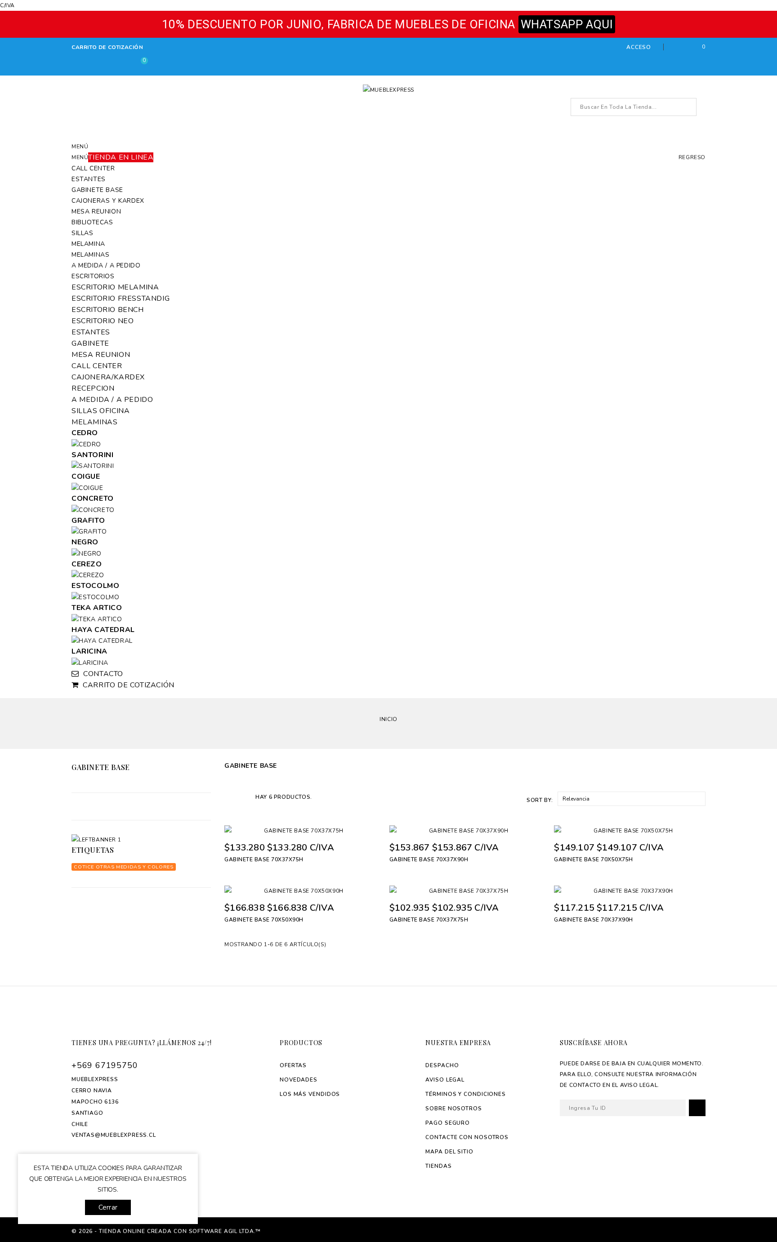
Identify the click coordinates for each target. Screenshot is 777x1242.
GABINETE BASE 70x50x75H (593, 859)
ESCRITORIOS (93, 276)
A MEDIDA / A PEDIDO (105, 265)
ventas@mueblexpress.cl (113, 1135)
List (244, 796)
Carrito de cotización (107, 47)
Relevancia (630, 799)
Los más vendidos (310, 1094)
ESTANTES (88, 179)
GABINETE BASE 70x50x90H (264, 919)
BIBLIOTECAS (92, 222)
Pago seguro (447, 1122)
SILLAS (82, 233)
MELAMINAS (90, 254)
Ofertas (293, 1065)
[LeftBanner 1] (141, 839)
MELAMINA (88, 244)
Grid (229, 796)
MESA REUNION (96, 211)
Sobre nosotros (453, 1108)
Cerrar (107, 1207)
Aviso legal (444, 1079)
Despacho (442, 1065)
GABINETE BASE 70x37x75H (264, 859)
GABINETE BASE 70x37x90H (429, 859)
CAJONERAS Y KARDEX (107, 200)
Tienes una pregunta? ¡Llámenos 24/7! (141, 1042)
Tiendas (438, 1166)
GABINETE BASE (97, 190)
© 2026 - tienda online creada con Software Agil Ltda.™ (166, 1231)
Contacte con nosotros (467, 1137)
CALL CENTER (93, 168)
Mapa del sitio (449, 1151)
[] (687, 107)
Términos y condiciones (465, 1094)
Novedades (298, 1079)
